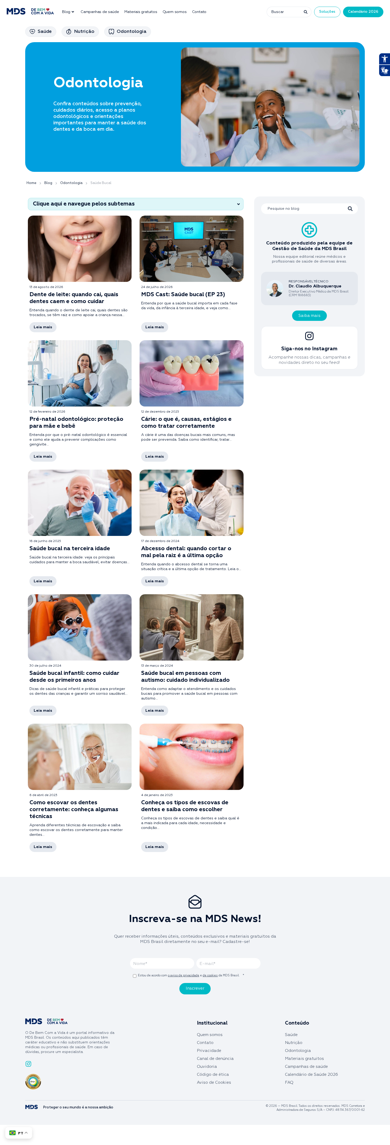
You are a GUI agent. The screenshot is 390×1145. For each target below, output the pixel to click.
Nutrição (293, 1043)
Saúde (291, 1035)
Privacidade (209, 1051)
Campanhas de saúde (100, 12)
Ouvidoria (207, 1067)
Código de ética (213, 1075)
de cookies (210, 975)
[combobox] (282, 12)
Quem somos (175, 12)
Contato (199, 12)
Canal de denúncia (215, 1059)
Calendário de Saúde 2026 (311, 1075)
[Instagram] (28, 1064)
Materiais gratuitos (140, 12)
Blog (66, 12)
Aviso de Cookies (214, 1083)
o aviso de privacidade (183, 975)
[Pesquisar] (304, 12)
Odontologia (298, 1051)
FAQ (289, 1083)
